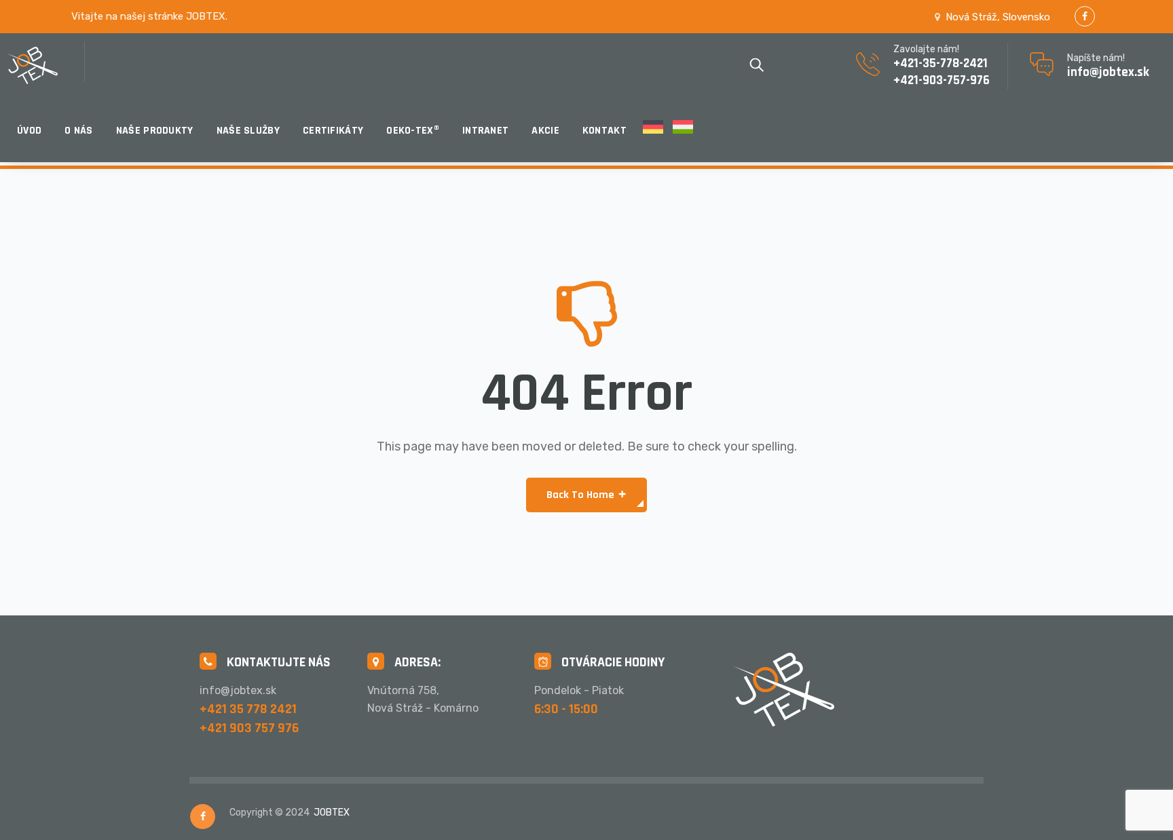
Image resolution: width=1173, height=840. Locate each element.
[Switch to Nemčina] (653, 130)
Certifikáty (333, 130)
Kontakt (604, 130)
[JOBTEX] (46, 65)
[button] (586, 495)
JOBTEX (332, 812)
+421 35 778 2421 (248, 709)
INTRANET (485, 130)
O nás (78, 130)
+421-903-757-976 (941, 80)
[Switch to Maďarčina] (682, 130)
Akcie (545, 130)
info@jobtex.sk (1108, 72)
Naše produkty (154, 130)
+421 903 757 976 (249, 728)
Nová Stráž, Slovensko (998, 17)
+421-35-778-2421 (940, 63)
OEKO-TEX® (412, 130)
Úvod (29, 130)
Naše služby (248, 130)
